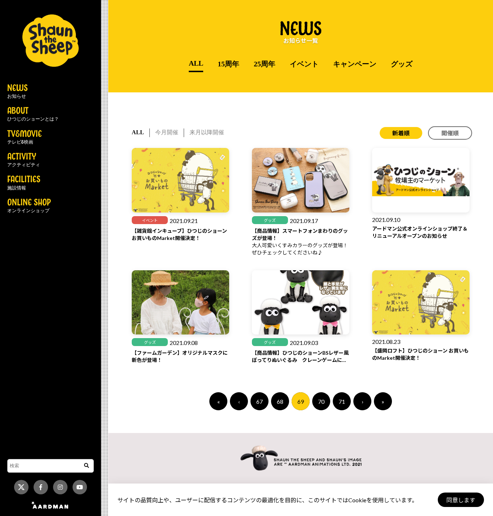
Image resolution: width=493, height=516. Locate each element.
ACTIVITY (23, 160)
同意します (460, 500)
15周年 (228, 64)
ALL (196, 63)
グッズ (402, 64)
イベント (304, 64)
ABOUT (33, 114)
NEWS (17, 92)
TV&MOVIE (24, 137)
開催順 (450, 133)
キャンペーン (354, 64)
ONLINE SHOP (29, 206)
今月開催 (166, 132)
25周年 (264, 64)
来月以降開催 (206, 132)
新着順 (401, 133)
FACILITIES (23, 183)
